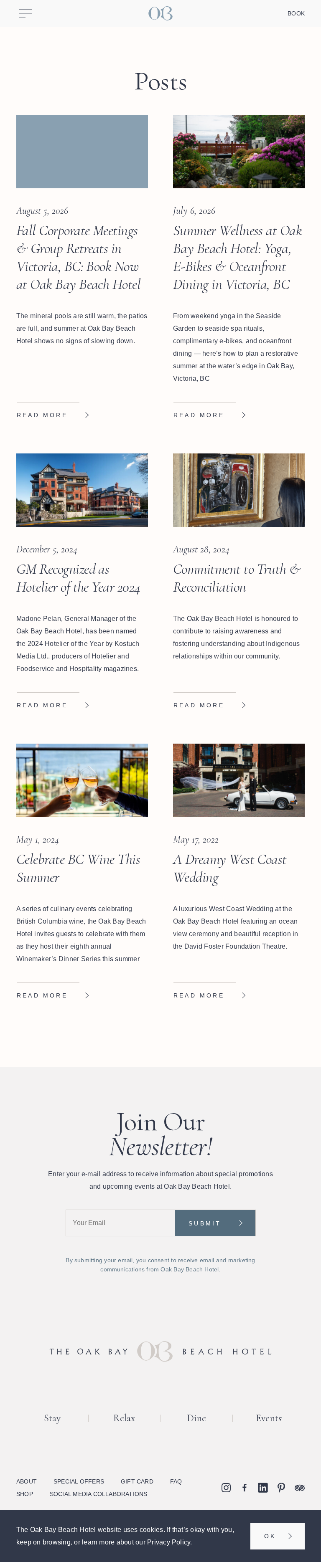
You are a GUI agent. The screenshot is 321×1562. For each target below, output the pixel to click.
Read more (42, 415)
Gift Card (137, 1481)
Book (296, 13)
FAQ (176, 1481)
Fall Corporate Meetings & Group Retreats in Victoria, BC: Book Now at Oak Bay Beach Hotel (78, 257)
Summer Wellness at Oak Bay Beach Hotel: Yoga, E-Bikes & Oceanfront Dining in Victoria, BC (237, 257)
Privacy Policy (168, 1542)
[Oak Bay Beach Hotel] (160, 13)
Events (269, 1418)
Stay (52, 1418)
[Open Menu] (25, 13)
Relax (124, 1418)
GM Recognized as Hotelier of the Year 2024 (78, 578)
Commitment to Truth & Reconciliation (237, 578)
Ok (270, 1536)
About (26, 1481)
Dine (196, 1418)
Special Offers (79, 1481)
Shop (24, 1494)
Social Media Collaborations (99, 1494)
